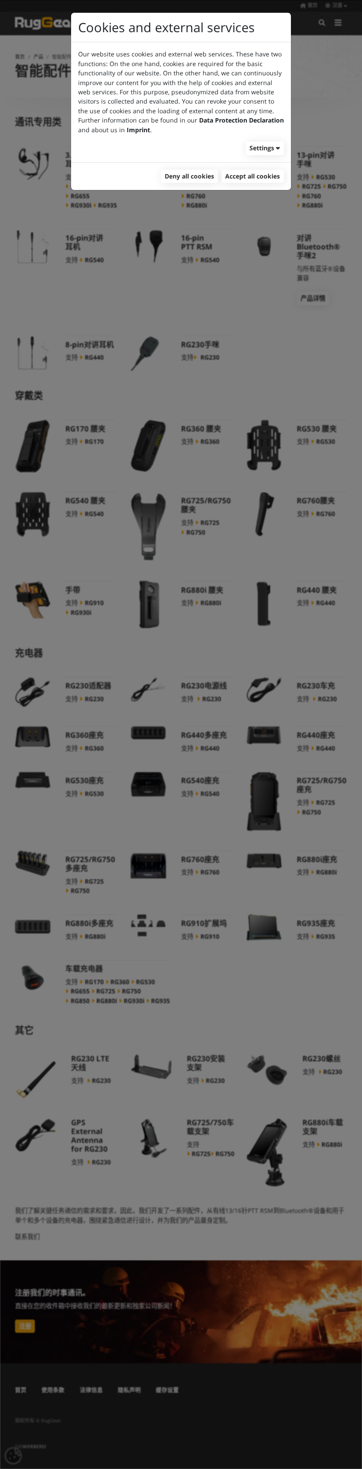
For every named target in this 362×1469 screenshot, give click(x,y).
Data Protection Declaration (241, 120)
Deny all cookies (189, 176)
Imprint (138, 130)
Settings (261, 148)
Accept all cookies (252, 176)
